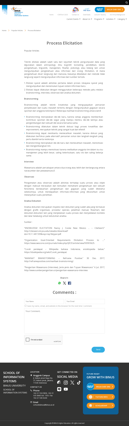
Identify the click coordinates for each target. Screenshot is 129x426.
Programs (98, 19)
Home (51, 15)
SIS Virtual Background (117, 15)
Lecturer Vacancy (100, 15)
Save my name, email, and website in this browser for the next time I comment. (59, 306)
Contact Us (75, 15)
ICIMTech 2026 (63, 15)
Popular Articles (31, 51)
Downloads (86, 15)
